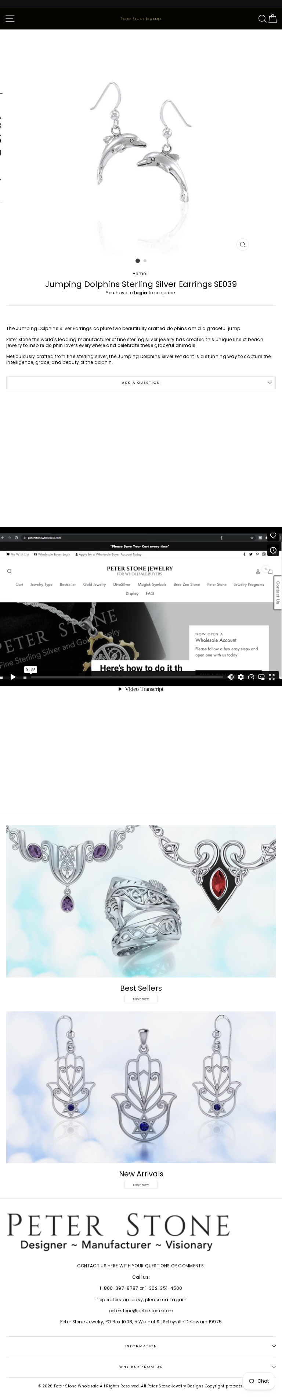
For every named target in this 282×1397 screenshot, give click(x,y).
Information (141, 1346)
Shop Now (141, 998)
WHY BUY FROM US (141, 1366)
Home (139, 274)
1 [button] (137, 261)
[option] (141, 142)
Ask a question (141, 382)
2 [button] (145, 261)
